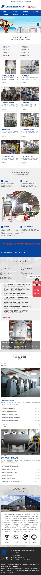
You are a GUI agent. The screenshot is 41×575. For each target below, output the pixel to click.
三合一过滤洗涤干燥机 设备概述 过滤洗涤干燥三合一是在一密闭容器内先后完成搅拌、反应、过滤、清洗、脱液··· (29, 158)
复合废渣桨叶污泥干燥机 (8, 478)
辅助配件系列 (25, 55)
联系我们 (25, 14)
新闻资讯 (25, 11)
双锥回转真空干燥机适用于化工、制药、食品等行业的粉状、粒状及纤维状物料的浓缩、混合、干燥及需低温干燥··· (20, 403)
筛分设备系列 (6, 55)
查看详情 (4, 82)
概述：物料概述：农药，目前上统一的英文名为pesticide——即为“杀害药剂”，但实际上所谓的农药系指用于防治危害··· (20, 347)
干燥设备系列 (25, 47)
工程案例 (5, 14)
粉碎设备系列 (6, 52)
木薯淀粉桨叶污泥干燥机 (8, 469)
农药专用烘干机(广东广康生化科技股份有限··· (13, 342)
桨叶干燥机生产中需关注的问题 (9, 458)
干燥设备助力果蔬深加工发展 (9, 414)
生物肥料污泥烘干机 (7, 475)
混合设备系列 (25, 50)
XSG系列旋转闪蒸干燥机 (27, 129)
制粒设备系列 (6, 50)
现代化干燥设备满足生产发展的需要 (11, 417)
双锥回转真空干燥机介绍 (7, 400)
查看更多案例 (6, 317)
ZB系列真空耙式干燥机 (8, 156)
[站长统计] (15, 566)
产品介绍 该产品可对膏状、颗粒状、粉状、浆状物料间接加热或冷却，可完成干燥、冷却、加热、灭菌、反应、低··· (10, 105)
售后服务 (15, 14)
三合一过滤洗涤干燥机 (27, 156)
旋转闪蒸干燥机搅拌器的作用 (9, 411)
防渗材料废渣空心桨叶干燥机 (9, 472)
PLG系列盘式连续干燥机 (8, 76)
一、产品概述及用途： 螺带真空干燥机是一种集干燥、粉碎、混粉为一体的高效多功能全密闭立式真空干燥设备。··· (10, 132)
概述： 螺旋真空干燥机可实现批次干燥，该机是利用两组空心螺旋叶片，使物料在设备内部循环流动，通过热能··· (29, 78)
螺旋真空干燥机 (25, 76)
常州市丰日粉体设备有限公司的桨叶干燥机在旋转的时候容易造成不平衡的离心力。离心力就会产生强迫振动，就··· (20, 461)
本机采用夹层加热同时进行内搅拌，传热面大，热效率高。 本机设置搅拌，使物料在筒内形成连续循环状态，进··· (10, 158)
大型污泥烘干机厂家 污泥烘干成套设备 (12, 481)
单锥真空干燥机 (25, 102)
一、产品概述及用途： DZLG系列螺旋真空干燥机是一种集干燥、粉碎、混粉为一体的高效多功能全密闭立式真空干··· (29, 105)
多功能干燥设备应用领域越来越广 (10, 420)
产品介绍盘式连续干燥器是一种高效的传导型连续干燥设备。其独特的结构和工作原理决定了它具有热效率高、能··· (10, 78)
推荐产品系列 (6, 47)
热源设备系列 (25, 52)
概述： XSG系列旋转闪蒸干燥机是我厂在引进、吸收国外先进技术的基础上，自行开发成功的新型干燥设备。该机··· (29, 132)
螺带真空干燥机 (6, 129)
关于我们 (15, 11)
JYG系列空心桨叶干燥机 (8, 102)
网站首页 (5, 11)
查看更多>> (28, 531)
